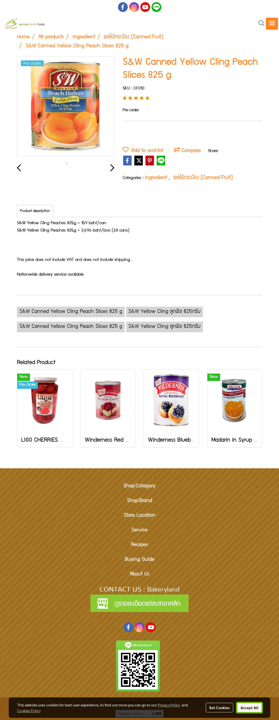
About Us (139, 574)
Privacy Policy (169, 704)
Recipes (139, 545)
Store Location (140, 515)
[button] (259, 23)
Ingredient (157, 178)
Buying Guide (139, 560)
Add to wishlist (146, 151)
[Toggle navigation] (272, 24)
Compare (190, 151)
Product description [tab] (35, 211)
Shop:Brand (139, 501)
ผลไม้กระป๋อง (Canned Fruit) (203, 178)
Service (139, 530)
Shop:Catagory (139, 486)
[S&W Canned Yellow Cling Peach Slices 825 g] (65, 107)
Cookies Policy (29, 710)
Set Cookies (219, 707)
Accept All (249, 707)
